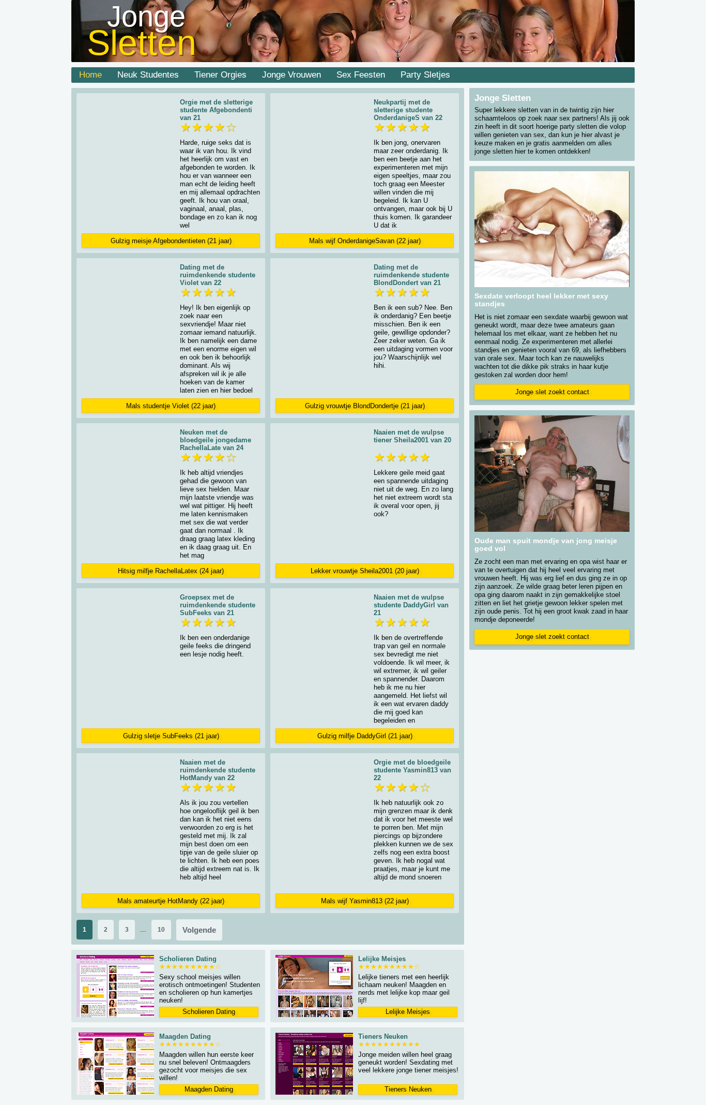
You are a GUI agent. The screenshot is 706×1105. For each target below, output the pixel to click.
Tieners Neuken (408, 1089)
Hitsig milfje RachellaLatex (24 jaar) (171, 571)
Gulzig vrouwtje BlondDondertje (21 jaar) (365, 406)
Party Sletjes (425, 75)
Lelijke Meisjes (408, 1012)
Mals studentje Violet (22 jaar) (171, 406)
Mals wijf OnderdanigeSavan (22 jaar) (365, 241)
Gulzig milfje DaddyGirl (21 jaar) (364, 736)
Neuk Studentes (148, 75)
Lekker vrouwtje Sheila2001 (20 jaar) (365, 571)
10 (161, 929)
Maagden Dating (209, 1089)
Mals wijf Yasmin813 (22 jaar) (365, 901)
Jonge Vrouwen (291, 75)
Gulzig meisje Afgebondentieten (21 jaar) (171, 241)
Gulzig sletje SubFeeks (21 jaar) (171, 736)
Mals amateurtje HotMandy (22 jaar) (170, 901)
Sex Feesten (360, 75)
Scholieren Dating (208, 1012)
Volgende (199, 929)
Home (90, 75)
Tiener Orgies (220, 75)
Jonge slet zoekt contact (552, 392)
